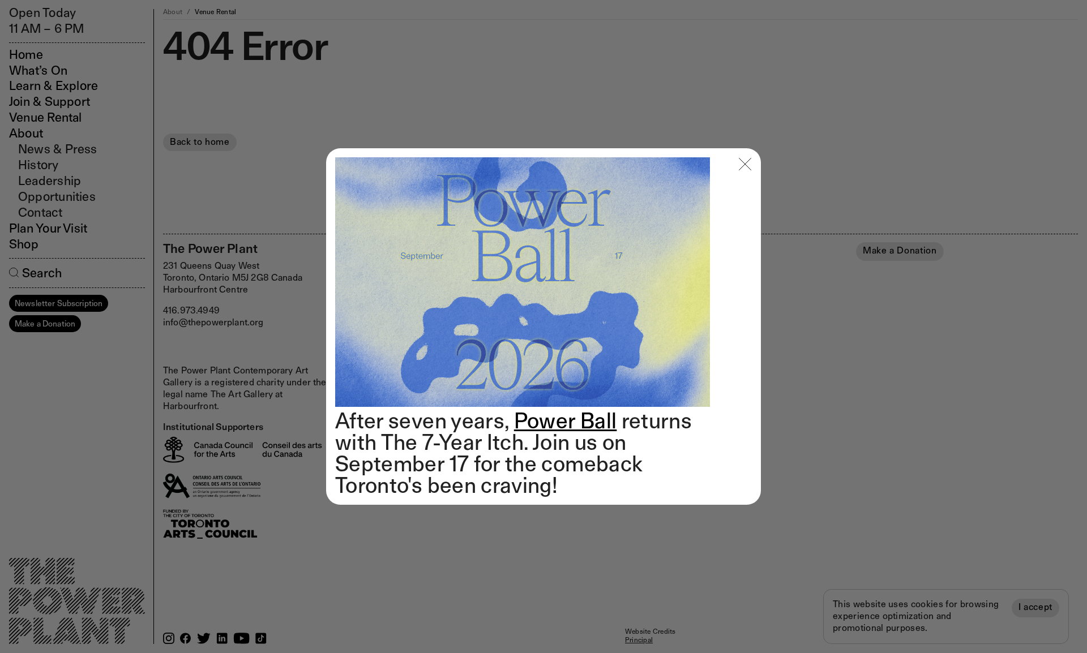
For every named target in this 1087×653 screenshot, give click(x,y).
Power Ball (565, 420)
